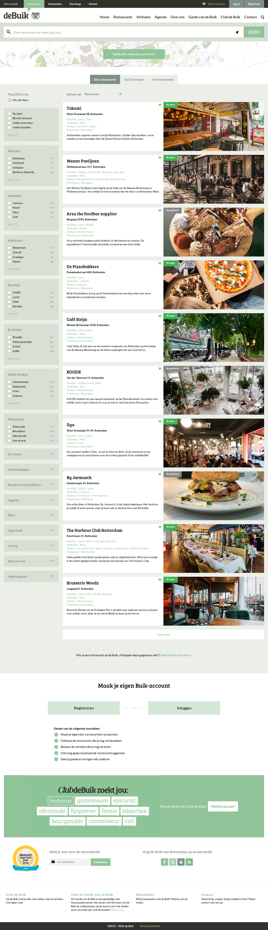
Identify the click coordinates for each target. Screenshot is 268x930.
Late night (119, 172)
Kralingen (33, 257)
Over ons (177, 17)
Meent (33, 261)
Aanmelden (101, 862)
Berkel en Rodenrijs (33, 172)
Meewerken (145, 894)
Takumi (74, 108)
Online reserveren (23, 122)
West (33, 212)
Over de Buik (16, 894)
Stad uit (33, 252)
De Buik (16, 15)
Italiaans (33, 395)
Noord (33, 207)
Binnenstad (33, 247)
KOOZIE (74, 372)
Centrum (33, 203)
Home (104, 17)
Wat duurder (33, 435)
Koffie (33, 351)
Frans (33, 391)
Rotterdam (33, 158)
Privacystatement (150, 926)
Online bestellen (22, 127)
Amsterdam (55, 3)
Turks (80, 442)
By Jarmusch (79, 477)
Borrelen (33, 306)
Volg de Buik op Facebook (164, 862)
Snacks (33, 346)
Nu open (17, 113)
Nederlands (33, 386)
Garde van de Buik (203, 17)
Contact (250, 17)
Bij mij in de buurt (22, 118)
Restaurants (122, 17)
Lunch (33, 297)
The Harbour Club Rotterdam (94, 530)
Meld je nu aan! (223, 806)
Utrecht (93, 3)
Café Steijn (77, 319)
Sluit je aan (117, 909)
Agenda (161, 17)
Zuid (33, 216)
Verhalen (143, 17)
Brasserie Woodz (83, 583)
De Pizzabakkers (83, 266)
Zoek (254, 32)
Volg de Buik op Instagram (181, 862)
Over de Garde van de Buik (92, 894)
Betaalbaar (33, 431)
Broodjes (33, 337)
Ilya (70, 424)
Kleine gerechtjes (33, 341)
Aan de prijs (33, 440)
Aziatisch (82, 126)
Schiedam (33, 167)
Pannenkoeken (85, 179)
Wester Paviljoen (83, 161)
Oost (82, 597)
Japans (93, 126)
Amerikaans (84, 495)
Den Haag (75, 3)
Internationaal (33, 381)
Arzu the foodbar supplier (92, 213)
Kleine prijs (33, 426)
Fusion (144, 548)
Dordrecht (33, 162)
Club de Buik (230, 17)
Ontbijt (33, 292)
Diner (33, 301)
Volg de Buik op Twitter (172, 862)
